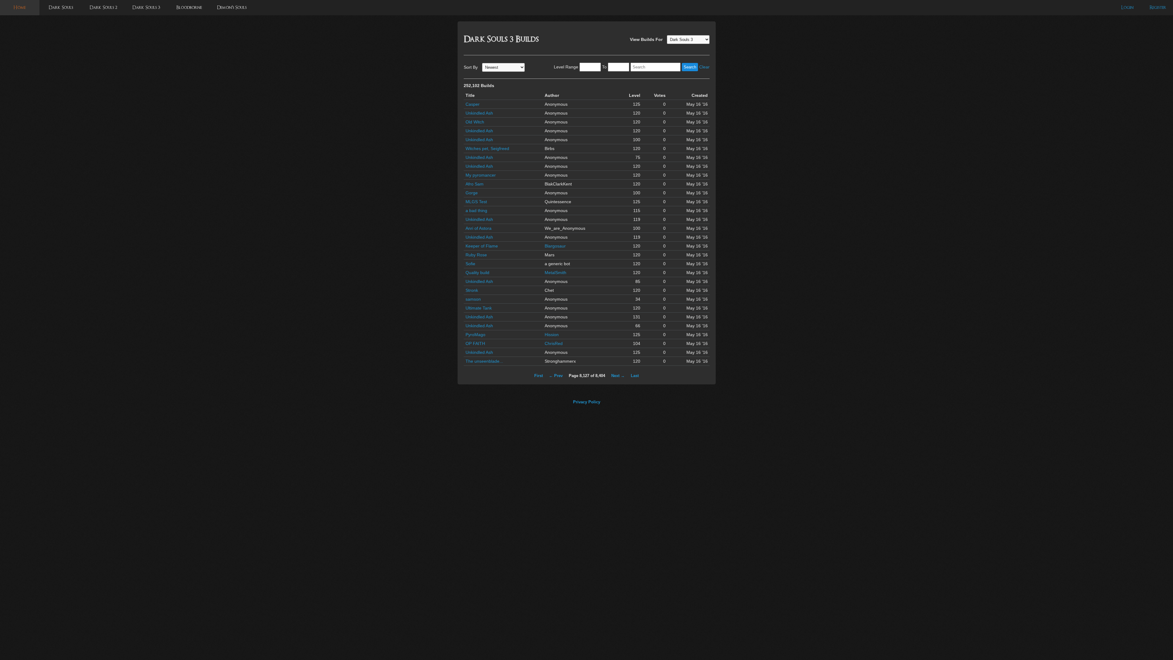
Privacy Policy (586, 402)
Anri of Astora (478, 228)
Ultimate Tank (479, 308)
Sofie (470, 263)
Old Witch (475, 121)
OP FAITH (475, 343)
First (538, 375)
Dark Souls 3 (146, 7)
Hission (552, 334)
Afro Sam (475, 184)
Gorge (472, 192)
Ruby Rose (476, 254)
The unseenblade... (484, 361)
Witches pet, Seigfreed (487, 148)
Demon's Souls (232, 7)
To (604, 66)
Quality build (477, 272)
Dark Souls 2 (103, 7)
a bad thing (476, 210)
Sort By (471, 67)
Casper (473, 104)
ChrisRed (554, 343)
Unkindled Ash (479, 113)
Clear (704, 66)
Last (635, 375)
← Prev (556, 375)
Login (1127, 7)
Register (1157, 7)
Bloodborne (189, 7)
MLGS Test (476, 201)
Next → (618, 375)
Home (19, 7)
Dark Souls (61, 7)
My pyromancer (481, 175)
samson (473, 299)
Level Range (566, 66)
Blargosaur (555, 246)
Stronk (472, 290)
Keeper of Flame (482, 246)
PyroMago (475, 334)
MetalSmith (555, 272)
